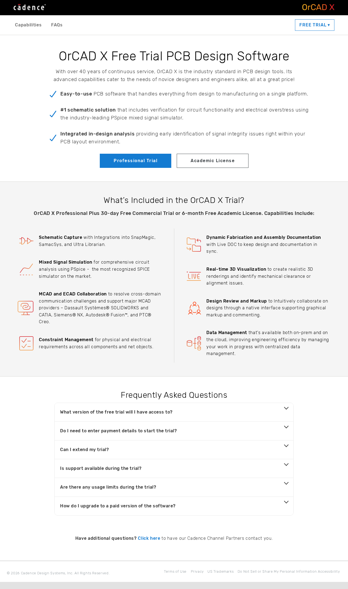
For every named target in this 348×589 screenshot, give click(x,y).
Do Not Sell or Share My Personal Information (277, 571)
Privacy (197, 571)
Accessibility (329, 571)
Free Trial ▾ (314, 24)
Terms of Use (175, 571)
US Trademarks (220, 571)
